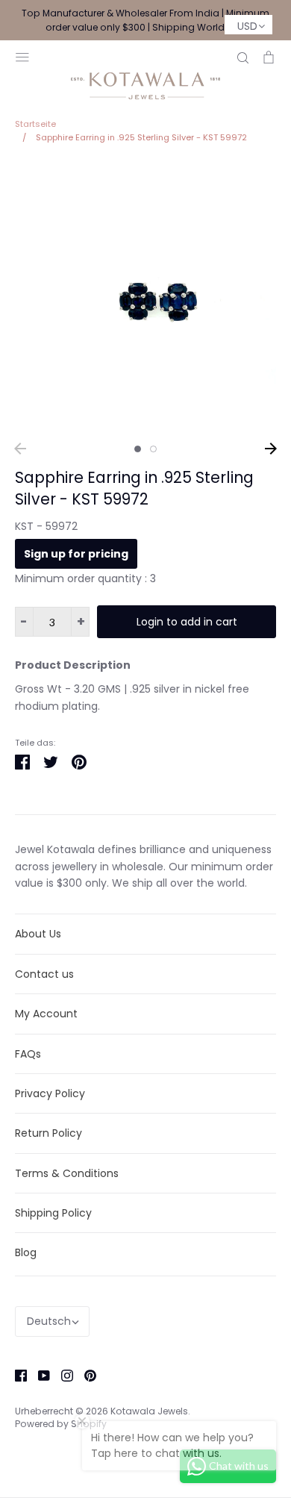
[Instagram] (61, 1374)
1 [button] (137, 449)
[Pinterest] (84, 1374)
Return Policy (48, 1133)
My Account (46, 1013)
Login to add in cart (187, 621)
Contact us (44, 974)
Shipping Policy (53, 1212)
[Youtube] (38, 1374)
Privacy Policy (50, 1093)
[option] (145, 297)
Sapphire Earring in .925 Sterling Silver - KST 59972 (134, 488)
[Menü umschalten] (22, 55)
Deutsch (49, 1321)
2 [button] (153, 449)
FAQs (28, 1053)
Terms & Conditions (67, 1173)
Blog (26, 1252)
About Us (38, 933)
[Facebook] (15, 1374)
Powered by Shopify (61, 1423)
